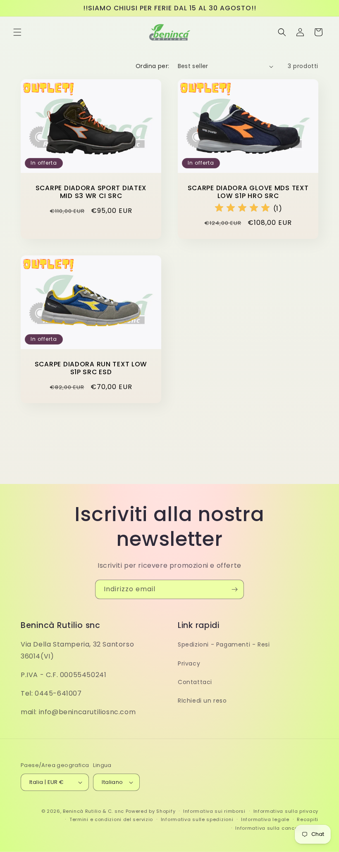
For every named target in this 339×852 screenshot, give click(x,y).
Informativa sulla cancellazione (276, 828)
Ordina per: (152, 66)
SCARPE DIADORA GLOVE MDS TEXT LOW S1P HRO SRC (248, 192)
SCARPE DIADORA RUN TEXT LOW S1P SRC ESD (91, 368)
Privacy (189, 663)
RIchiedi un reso (202, 700)
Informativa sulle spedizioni (197, 819)
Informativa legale (265, 819)
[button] (17, 32)
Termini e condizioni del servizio (111, 819)
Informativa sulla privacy (286, 811)
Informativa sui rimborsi (214, 811)
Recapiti (307, 819)
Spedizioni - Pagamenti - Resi (224, 644)
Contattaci (195, 682)
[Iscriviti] (234, 589)
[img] (242, 209)
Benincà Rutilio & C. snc (93, 811)
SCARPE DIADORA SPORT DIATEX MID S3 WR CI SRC (91, 192)
